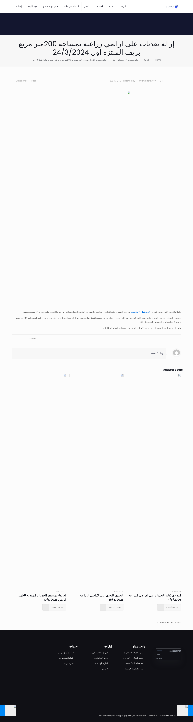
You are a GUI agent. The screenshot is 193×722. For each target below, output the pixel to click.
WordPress (167, 715)
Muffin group (119, 715)
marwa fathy (146, 80)
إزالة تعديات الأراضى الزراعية (125, 59)
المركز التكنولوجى (100, 652)
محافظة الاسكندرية (134, 663)
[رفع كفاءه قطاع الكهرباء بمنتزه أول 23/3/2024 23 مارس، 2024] (190, 710)
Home (158, 59)
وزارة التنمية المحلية (134, 668)
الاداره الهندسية (102, 663)
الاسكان (105, 668)
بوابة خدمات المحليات (133, 652)
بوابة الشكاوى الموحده (133, 657)
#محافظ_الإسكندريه (140, 311)
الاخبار (146, 59)
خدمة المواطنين (101, 657)
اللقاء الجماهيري (66, 657)
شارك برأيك (69, 663)
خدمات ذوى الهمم (66, 652)
